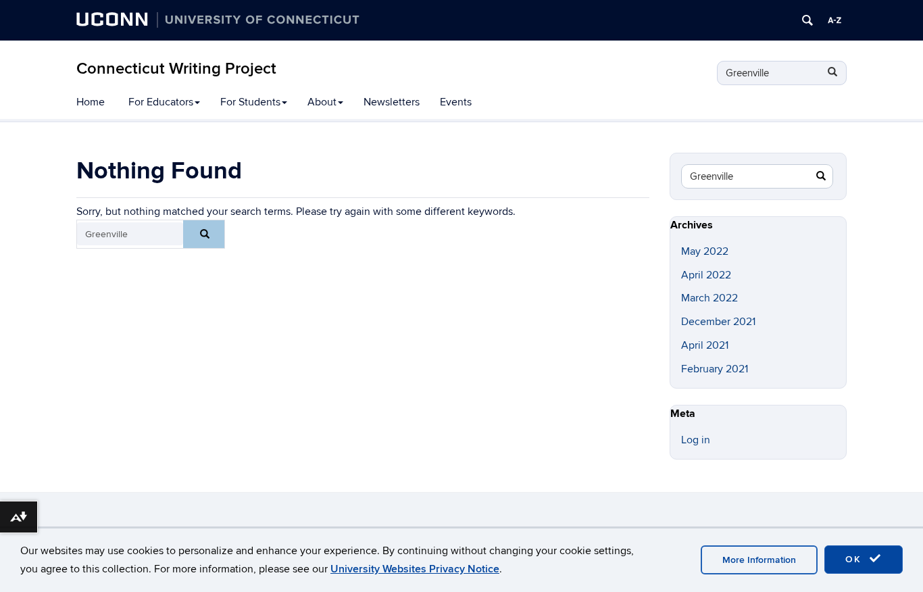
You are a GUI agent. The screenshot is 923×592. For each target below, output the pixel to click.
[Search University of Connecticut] (807, 20)
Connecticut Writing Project (176, 68)
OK (855, 559)
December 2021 (718, 321)
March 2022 (709, 298)
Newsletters (392, 102)
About (321, 102)
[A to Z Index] (834, 20)
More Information (759, 560)
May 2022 (704, 251)
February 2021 (714, 369)
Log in (695, 440)
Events (456, 102)
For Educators (160, 102)
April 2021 (704, 345)
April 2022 (706, 275)
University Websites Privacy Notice (414, 569)
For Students (250, 102)
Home (90, 102)
